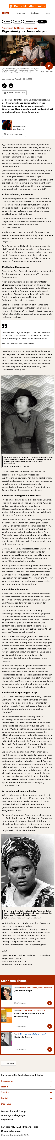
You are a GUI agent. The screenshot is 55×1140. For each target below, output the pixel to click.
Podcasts (35, 13)
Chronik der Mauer (11, 1130)
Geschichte (30, 21)
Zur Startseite (8, 1063)
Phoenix (28, 1126)
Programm (20, 13)
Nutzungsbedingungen (13, 1115)
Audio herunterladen (16, 93)
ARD (14, 1126)
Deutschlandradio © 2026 (15, 1134)
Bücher (7, 21)
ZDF (20, 1126)
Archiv (42, 21)
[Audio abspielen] (49, 66)
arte (36, 1126)
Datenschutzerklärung (13, 1111)
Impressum (7, 1119)
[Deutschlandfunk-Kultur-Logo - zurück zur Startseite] (27, 6)
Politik (17, 21)
